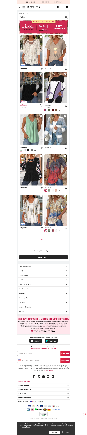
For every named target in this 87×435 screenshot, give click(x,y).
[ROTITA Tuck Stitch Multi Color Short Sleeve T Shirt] (55, 210)
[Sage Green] (49, 190)
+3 (59, 230)
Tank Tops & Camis (25, 284)
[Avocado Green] (49, 110)
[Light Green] (21, 150)
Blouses (21, 311)
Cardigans (22, 302)
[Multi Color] (45, 230)
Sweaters (22, 293)
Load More (43, 257)
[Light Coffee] (56, 110)
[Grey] (32, 150)
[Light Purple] (45, 110)
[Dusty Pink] (56, 190)
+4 (35, 150)
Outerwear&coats (25, 298)
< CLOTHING (23, 13)
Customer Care (23, 385)
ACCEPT (54, 432)
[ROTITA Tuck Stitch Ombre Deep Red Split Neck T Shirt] (55, 169)
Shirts (21, 280)
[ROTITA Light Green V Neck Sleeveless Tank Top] (31, 129)
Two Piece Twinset (25, 266)
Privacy (51, 370)
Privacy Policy (26, 427)
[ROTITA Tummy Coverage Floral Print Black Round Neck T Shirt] (31, 169)
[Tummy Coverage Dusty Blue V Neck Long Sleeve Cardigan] (55, 129)
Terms (45, 370)
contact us (22, 393)
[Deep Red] (45, 190)
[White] (25, 150)
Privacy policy (53, 418)
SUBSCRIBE (65, 353)
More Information (24, 397)
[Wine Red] (53, 110)
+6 (59, 110)
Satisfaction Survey (24, 381)
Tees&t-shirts (23, 275)
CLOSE (68, 432)
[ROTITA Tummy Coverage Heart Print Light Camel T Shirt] (55, 50)
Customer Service (24, 389)
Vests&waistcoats (25, 307)
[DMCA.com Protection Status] (43, 414)
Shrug (21, 270)
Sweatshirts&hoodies (26, 289)
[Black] (28, 150)
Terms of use (43, 418)
